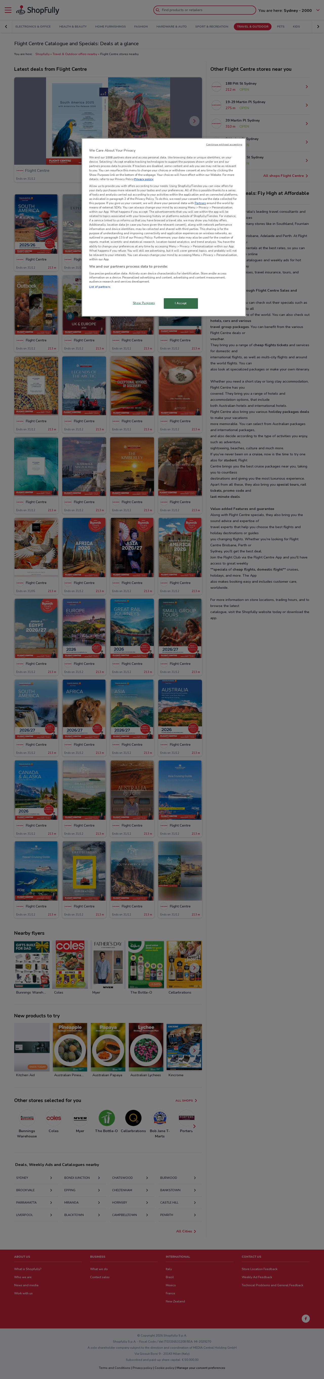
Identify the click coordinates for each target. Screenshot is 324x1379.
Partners (200, 203)
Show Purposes (144, 303)
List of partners (99, 287)
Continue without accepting (224, 144)
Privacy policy (143, 179)
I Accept (181, 303)
